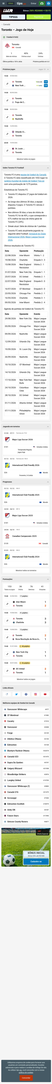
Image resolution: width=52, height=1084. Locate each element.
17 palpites (24, 596)
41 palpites (24, 613)
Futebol (10, 37)
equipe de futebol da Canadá (33, 175)
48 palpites (26, 646)
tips (21, 3)
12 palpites (24, 629)
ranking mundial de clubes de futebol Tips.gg (24, 181)
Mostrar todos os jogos (26, 679)
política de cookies (26, 1073)
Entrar (33, 3)
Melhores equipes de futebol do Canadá (19, 703)
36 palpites (26, 663)
